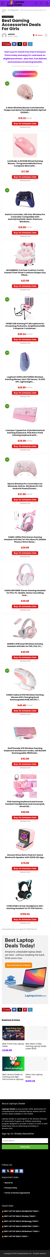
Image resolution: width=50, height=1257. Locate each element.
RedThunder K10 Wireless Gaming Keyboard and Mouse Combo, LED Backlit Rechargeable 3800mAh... (25, 750)
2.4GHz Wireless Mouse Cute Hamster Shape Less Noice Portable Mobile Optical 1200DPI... (25, 110)
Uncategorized (13, 10)
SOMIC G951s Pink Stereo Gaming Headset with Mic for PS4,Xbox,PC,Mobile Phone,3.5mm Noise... (25, 539)
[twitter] (8, 1171)
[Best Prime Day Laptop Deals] (13, 1027)
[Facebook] (4, 1171)
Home (4, 10)
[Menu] (3, 3)
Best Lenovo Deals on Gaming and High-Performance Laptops (12, 1077)
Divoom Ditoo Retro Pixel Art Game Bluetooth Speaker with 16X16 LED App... (25, 856)
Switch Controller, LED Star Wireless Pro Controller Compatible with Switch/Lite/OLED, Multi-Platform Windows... (25, 218)
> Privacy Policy (10, 1188)
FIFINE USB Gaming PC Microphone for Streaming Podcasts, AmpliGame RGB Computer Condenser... (25, 326)
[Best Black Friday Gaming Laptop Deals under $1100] (36, 1027)
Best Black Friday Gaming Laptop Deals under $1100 (35, 1046)
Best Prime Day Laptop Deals (13, 1045)
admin (11, 34)
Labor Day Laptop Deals (33, 1075)
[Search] (36, 3)
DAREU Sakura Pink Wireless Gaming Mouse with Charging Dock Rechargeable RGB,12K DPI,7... (25, 697)
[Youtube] (12, 1171)
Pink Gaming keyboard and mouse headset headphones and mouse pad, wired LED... (25, 804)
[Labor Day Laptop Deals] (36, 1058)
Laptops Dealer (9, 1109)
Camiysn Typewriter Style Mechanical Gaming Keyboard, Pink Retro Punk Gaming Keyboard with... (25, 433)
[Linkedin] (17, 1171)
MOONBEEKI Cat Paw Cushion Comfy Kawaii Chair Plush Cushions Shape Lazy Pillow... (25, 272)
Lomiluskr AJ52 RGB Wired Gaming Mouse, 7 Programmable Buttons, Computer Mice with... (25, 163)
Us (11, 1183)
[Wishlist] (41, 3)
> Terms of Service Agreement (17, 1193)
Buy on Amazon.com (25, 123)
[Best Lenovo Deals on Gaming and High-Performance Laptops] (13, 1058)
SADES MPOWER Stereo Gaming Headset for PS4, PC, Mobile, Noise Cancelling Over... (25, 593)
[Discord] (21, 1171)
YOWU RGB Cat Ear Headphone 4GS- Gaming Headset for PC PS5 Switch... (25, 907)
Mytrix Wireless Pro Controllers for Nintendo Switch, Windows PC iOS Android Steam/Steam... (25, 486)
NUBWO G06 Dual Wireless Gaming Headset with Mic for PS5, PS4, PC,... (25, 645)
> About (7, 1183)
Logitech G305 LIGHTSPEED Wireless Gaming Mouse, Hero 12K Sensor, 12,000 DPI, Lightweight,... (25, 379)
